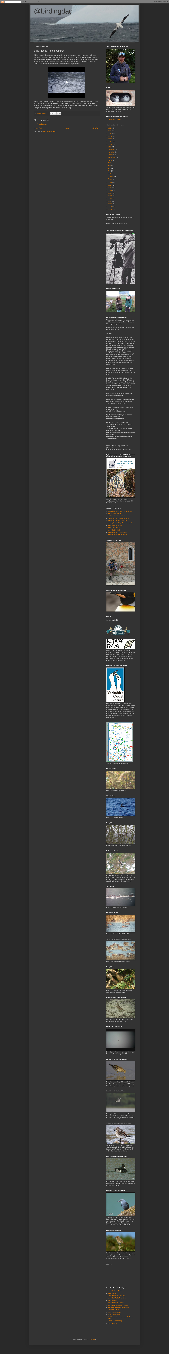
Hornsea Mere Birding (115, 1321)
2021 (110, 141)
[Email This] (51, 113)
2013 (110, 196)
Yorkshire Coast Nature (115, 1291)
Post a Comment (42, 124)
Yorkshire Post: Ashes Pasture (117, 532)
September (111, 157)
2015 (110, 190)
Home (67, 128)
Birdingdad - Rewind (114, 120)
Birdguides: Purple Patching (117, 516)
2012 (110, 198)
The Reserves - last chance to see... (119, 1307)
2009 (110, 206)
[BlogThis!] (53, 113)
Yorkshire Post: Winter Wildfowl (117, 534)
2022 (110, 139)
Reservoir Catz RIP (114, 1310)
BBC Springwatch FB (114, 513)
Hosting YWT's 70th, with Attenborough (120, 523)
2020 (110, 144)
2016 (110, 188)
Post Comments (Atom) (49, 131)
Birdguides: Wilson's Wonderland (118, 518)
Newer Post (38, 128)
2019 (110, 147)
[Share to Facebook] (57, 113)
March (110, 173)
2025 (110, 131)
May (109, 168)
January (110, 179)
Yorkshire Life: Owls (114, 530)
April (109, 171)
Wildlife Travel (112, 1300)
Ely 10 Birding (112, 1323)
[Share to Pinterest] (60, 113)
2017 (110, 185)
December (111, 149)
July (109, 163)
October (110, 155)
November (111, 152)
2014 (110, 193)
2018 (110, 182)
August (110, 160)
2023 (110, 136)
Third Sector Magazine (115, 525)
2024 (110, 133)
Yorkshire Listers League (116, 1303)
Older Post (95, 128)
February (111, 176)
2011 (110, 201)
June (109, 165)
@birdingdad (53, 11)
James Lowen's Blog (114, 1314)
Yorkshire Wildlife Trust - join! (117, 1298)
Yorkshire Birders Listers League (118, 1305)
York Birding (112, 1293)
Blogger (92, 1339)
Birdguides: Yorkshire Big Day (117, 520)
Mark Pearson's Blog (114, 1312)
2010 (110, 204)
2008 (110, 209)
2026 (110, 128)
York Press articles (114, 527)
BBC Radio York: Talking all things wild (120, 511)
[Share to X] (55, 113)
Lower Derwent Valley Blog (116, 1296)
